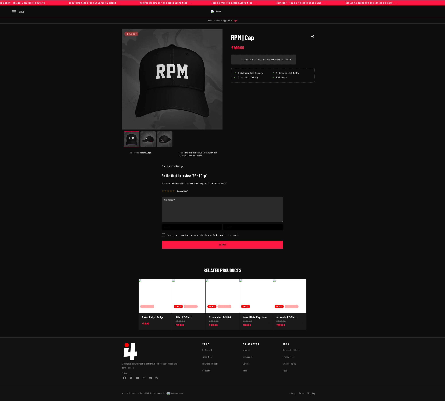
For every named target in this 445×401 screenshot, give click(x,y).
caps (198, 152)
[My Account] (419, 11)
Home (210, 20)
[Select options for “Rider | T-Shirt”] (198, 323)
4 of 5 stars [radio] (171, 191)
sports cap (183, 155)
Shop (218, 20)
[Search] (411, 11)
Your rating (182, 191)
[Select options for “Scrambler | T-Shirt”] (232, 323)
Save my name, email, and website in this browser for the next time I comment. (203, 234)
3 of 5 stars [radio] (168, 191)
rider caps (205, 152)
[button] (265, 323)
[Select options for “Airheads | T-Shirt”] (299, 323)
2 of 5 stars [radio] (165, 191)
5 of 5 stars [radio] (173, 191)
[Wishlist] (427, 11)
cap (194, 152)
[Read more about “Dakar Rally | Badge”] (164, 323)
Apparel (226, 20)
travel (190, 155)
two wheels (197, 155)
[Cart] (435, 11)
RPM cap (213, 152)
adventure (188, 152)
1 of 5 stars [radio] (163, 191)
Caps (149, 152)
